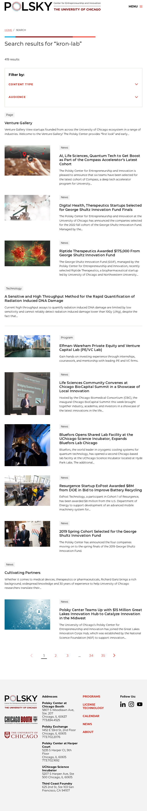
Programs (91, 696)
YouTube (139, 704)
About (88, 732)
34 (91, 655)
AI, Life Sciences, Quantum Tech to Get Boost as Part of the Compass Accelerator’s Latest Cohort (99, 160)
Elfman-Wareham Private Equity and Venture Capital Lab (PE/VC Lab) (99, 348)
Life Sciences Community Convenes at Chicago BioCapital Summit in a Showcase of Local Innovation (99, 387)
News (87, 724)
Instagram (131, 704)
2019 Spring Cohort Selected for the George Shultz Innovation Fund (98, 533)
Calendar (91, 716)
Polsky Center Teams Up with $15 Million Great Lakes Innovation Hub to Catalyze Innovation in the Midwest (100, 614)
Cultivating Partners (23, 573)
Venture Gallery (18, 123)
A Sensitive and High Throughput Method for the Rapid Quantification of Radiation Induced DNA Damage (70, 298)
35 (103, 655)
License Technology (93, 706)
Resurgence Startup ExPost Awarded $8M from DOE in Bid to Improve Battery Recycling (100, 488)
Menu (133, 6)
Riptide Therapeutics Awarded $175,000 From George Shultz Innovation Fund (99, 253)
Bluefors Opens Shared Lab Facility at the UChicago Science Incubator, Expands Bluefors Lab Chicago (96, 439)
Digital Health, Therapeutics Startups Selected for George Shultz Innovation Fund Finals (100, 207)
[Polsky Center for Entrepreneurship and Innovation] (53, 6)
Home (8, 30)
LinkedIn (123, 704)
